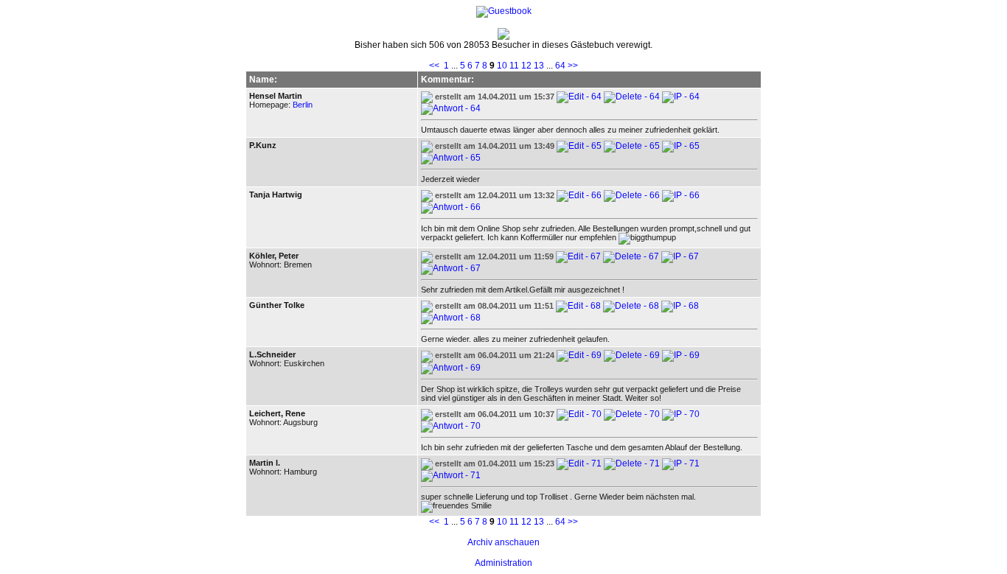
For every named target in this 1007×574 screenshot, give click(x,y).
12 (526, 65)
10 (502, 65)
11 (514, 65)
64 (560, 65)
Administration (503, 563)
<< (434, 65)
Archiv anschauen (503, 542)
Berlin (303, 104)
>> (573, 65)
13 (539, 65)
